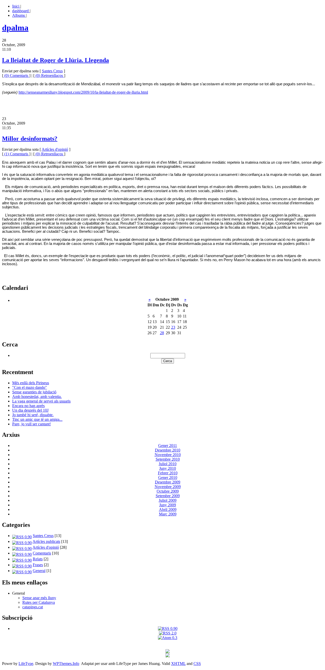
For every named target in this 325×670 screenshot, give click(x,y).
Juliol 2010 (167, 464)
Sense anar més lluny (39, 598)
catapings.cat (32, 607)
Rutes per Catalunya (38, 602)
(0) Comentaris (16, 75)
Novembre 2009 (168, 486)
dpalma (15, 27)
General (39, 570)
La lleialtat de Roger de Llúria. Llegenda (55, 60)
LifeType (26, 663)
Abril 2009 (167, 509)
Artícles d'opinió (55, 149)
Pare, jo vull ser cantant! (31, 424)
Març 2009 (167, 514)
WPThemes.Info (66, 663)
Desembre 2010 (167, 450)
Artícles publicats (46, 541)
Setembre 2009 (168, 496)
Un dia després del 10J (30, 410)
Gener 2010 (167, 477)
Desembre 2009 (167, 482)
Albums (19, 15)
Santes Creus (52, 71)
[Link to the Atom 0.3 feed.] (167, 637)
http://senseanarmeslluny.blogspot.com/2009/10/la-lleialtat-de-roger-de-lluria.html (83, 92)
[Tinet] (168, 656)
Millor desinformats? (29, 138)
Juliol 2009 (167, 500)
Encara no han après (28, 406)
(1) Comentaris (16, 154)
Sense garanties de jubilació (34, 392)
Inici (16, 6)
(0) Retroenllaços (49, 75)
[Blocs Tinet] (168, 652)
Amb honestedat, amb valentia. (37, 396)
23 (173, 327)
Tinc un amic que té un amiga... (37, 419)
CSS (197, 663)
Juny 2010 (167, 468)
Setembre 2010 (168, 459)
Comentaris (42, 553)
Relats (38, 559)
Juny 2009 (167, 505)
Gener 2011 (167, 445)
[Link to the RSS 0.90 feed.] (167, 628)
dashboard (21, 11)
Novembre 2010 (168, 455)
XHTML (178, 663)
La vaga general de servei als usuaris (41, 401)
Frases (38, 565)
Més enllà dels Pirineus (30, 383)
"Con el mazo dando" (29, 387)
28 (162, 333)
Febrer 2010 (167, 473)
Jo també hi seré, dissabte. (33, 415)
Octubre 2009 (168, 491)
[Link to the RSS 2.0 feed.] (167, 633)
